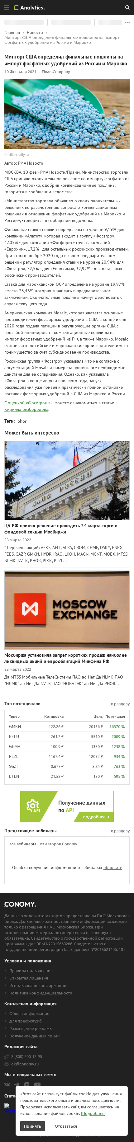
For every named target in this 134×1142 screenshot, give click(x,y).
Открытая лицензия (28, 978)
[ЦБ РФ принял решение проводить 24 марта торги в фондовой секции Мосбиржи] (67, 480)
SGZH (14, 766)
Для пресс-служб (25, 1021)
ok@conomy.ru (25, 1064)
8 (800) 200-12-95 (26, 1056)
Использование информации (37, 985)
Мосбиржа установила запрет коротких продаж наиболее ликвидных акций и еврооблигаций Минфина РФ (65, 658)
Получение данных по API (34, 1036)
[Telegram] (16, 1084)
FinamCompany (56, 71)
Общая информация (29, 1013)
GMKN (15, 726)
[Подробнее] (93, 1113)
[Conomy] (31, 7)
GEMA (14, 746)
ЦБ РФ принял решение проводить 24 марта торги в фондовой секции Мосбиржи (60, 529)
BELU (14, 736)
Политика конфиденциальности (40, 993)
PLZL (13, 756)
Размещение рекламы (31, 1028)
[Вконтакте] (7, 1085)
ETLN (14, 776)
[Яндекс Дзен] (26, 1084)
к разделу (120, 704)
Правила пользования (31, 970)
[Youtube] (37, 1085)
